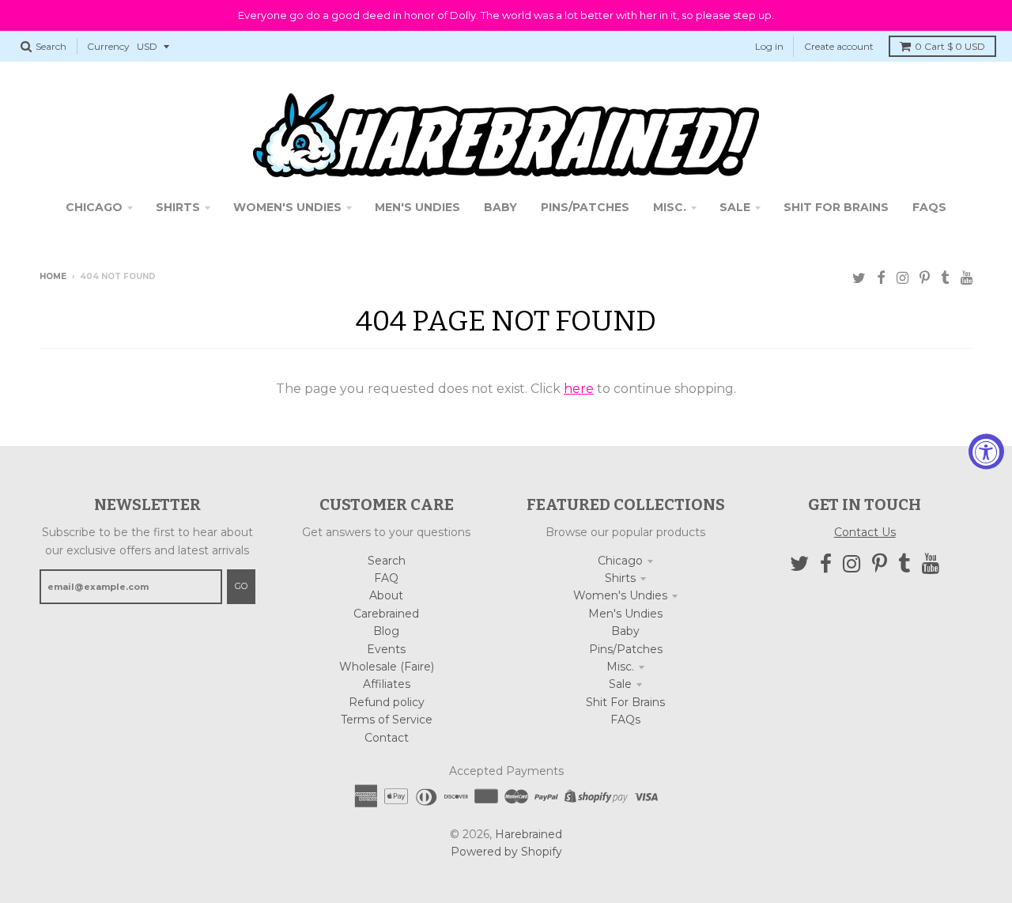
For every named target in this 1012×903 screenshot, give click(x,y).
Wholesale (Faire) (386, 666)
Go (241, 585)
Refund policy (387, 702)
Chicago (620, 561)
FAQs (625, 719)
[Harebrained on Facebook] (881, 277)
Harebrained (528, 834)
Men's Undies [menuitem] (417, 207)
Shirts (620, 578)
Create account (839, 46)
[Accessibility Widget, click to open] (986, 452)
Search (387, 561)
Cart (950, 46)
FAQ (386, 578)
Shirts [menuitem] (178, 207)
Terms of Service (386, 719)
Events (386, 649)
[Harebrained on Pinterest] (924, 277)
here (579, 388)
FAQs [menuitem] (929, 207)
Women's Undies (620, 595)
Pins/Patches (626, 649)
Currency (108, 46)
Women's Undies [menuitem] (287, 207)
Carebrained (386, 613)
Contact (386, 738)
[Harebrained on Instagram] (902, 277)
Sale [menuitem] (734, 207)
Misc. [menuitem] (669, 207)
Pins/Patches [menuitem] (585, 207)
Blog (386, 631)
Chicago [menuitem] (94, 207)
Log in (769, 46)
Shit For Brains (625, 702)
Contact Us (865, 532)
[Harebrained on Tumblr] (945, 277)
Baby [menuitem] (500, 207)
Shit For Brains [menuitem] (836, 207)
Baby (625, 631)
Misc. (620, 666)
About (386, 595)
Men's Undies (625, 613)
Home (53, 276)
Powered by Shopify (506, 851)
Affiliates (386, 684)
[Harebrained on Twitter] (859, 277)
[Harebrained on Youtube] (966, 277)
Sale (620, 684)
